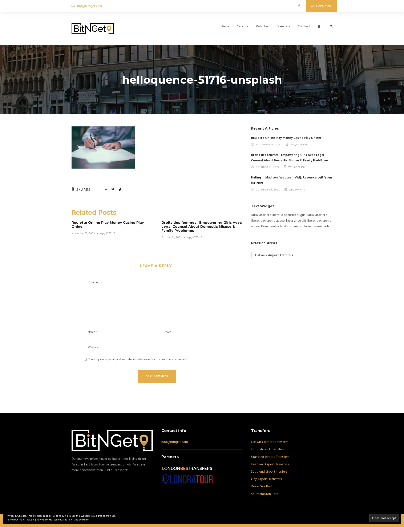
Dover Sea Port (261, 486)
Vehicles (262, 26)
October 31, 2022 (171, 237)
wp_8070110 (107, 233)
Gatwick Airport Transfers (274, 255)
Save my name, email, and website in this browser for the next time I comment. (138, 359)
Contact (304, 26)
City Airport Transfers (266, 479)
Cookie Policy (81, 520)
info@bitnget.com (89, 6)
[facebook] (299, 6)
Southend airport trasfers (269, 472)
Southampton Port (264, 494)
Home (225, 26)
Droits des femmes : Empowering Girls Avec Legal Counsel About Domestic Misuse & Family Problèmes (201, 227)
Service (242, 26)
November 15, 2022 (83, 233)
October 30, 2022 (268, 190)
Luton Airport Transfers (267, 449)
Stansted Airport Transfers (270, 457)
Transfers (283, 26)
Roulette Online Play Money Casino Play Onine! (286, 138)
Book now (324, 6)
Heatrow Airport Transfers (270, 464)
